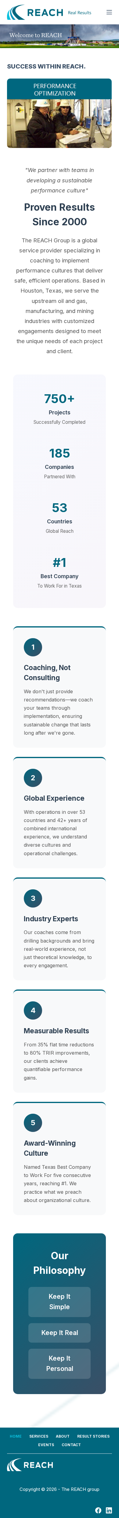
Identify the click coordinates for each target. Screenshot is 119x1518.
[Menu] (109, 12)
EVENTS (46, 1444)
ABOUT (63, 1436)
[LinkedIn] (109, 1510)
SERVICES (38, 1436)
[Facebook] (98, 1510)
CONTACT (71, 1444)
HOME (16, 1436)
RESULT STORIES (93, 1436)
